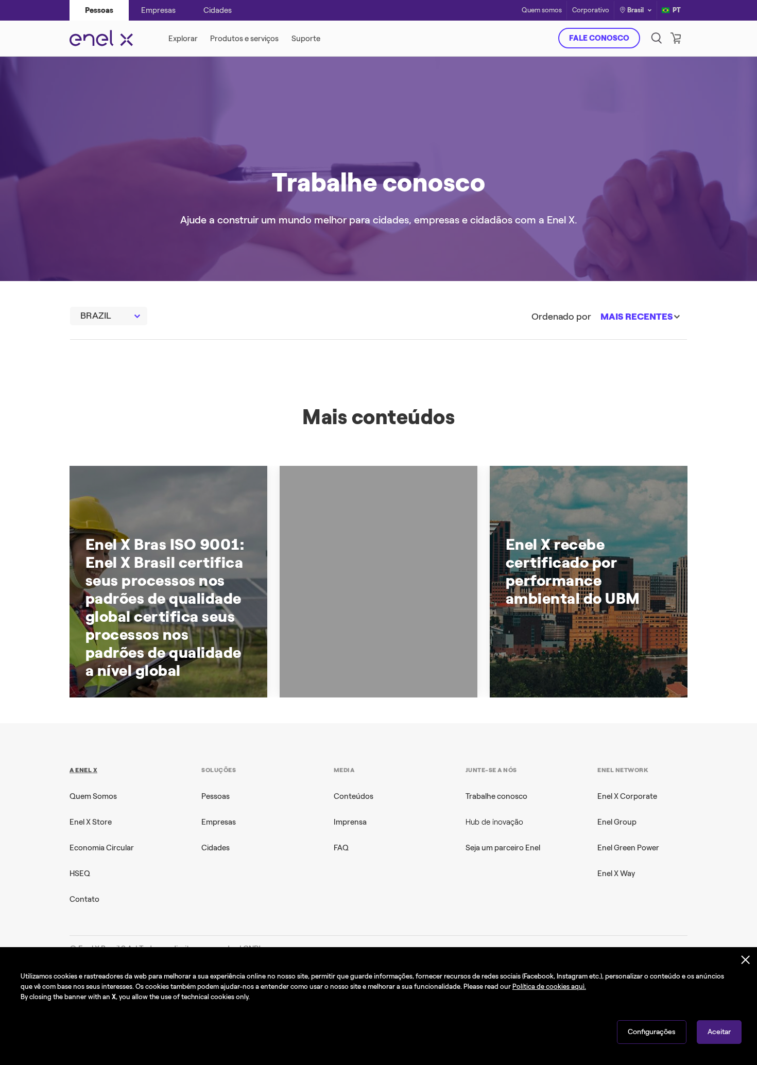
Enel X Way (616, 873)
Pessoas (215, 796)
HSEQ (80, 873)
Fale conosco (599, 38)
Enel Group (616, 822)
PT (677, 10)
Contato (84, 899)
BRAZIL (95, 315)
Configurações (652, 1031)
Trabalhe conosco (496, 796)
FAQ (341, 847)
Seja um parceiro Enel (503, 847)
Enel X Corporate (627, 796)
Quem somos (542, 10)
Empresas (218, 822)
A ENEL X (83, 770)
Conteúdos (353, 796)
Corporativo (590, 10)
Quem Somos (93, 796)
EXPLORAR (526, 238)
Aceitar (719, 1031)
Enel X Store (91, 822)
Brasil (635, 10)
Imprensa (350, 822)
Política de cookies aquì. (549, 986)
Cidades (215, 847)
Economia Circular (102, 847)
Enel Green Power (628, 847)
